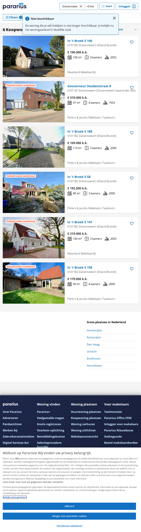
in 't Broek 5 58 (78, 177)
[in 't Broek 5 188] (34, 147)
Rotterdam (94, 337)
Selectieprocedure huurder (49, 445)
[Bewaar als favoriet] (131, 42)
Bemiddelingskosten (51, 436)
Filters (13, 17)
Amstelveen (94, 365)
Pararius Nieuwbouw (118, 430)
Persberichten (12, 424)
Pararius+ (43, 412)
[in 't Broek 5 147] (34, 237)
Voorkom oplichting (50, 430)
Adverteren (10, 418)
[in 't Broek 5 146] (34, 56)
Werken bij (10, 430)
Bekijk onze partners (14, 497)
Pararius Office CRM (118, 418)
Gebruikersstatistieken (18, 436)
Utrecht (92, 351)
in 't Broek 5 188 (79, 131)
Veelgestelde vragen (50, 418)
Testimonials (113, 412)
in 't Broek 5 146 (79, 41)
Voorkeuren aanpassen (69, 525)
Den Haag (93, 344)
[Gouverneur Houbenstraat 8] (34, 101)
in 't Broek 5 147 (79, 222)
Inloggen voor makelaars (121, 424)
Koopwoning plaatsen (86, 418)
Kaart (109, 6)
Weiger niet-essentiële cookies (69, 516)
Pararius (14, 6)
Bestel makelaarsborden (121, 443)
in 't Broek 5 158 (79, 267)
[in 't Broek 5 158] (34, 283)
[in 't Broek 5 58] (34, 192)
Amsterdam (94, 330)
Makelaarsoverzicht (84, 436)
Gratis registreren (49, 424)
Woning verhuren (83, 424)
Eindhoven (94, 358)
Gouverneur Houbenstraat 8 (89, 86)
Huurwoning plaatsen (86, 412)
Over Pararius (12, 412)
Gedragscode (113, 436)
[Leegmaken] (81, 6)
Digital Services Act (16, 443)
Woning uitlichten (83, 430)
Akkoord (69, 506)
